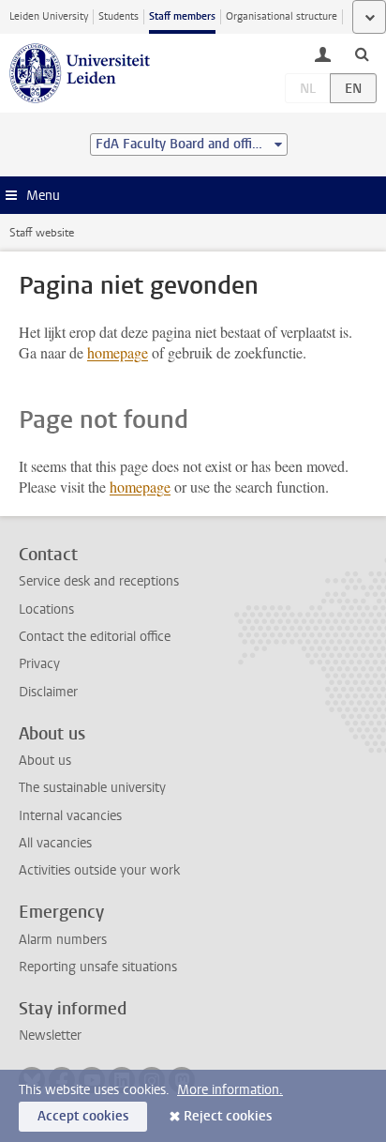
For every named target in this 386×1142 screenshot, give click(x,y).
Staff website (41, 232)
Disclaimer (48, 692)
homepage (117, 352)
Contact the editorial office (95, 637)
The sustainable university (92, 788)
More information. (230, 1090)
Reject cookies (228, 1116)
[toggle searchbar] (362, 53)
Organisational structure (281, 16)
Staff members (182, 16)
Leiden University (48, 16)
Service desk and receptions (99, 581)
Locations (46, 609)
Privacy (39, 664)
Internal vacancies (70, 816)
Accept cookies (82, 1116)
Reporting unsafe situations (98, 967)
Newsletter (50, 1035)
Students (118, 16)
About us (45, 760)
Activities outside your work (99, 870)
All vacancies (55, 843)
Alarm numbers (63, 940)
